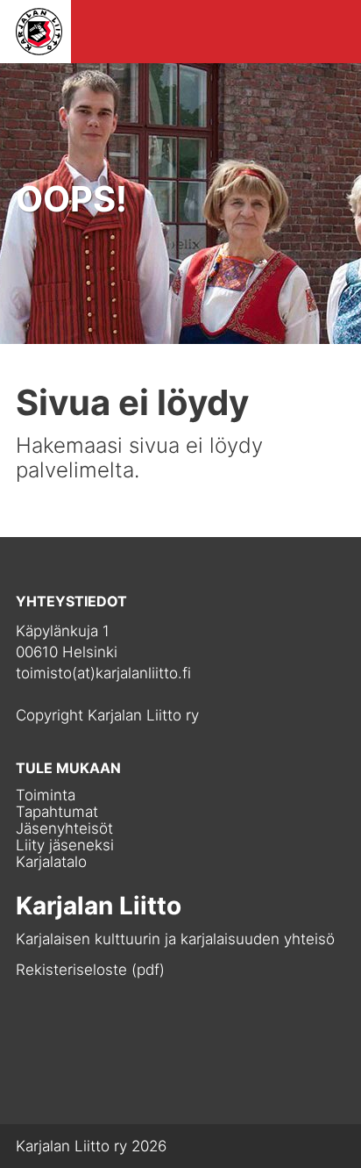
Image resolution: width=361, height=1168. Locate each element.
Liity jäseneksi (65, 845)
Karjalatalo (51, 862)
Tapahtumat (57, 812)
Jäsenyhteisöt (64, 828)
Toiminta (45, 795)
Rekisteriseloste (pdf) (90, 969)
